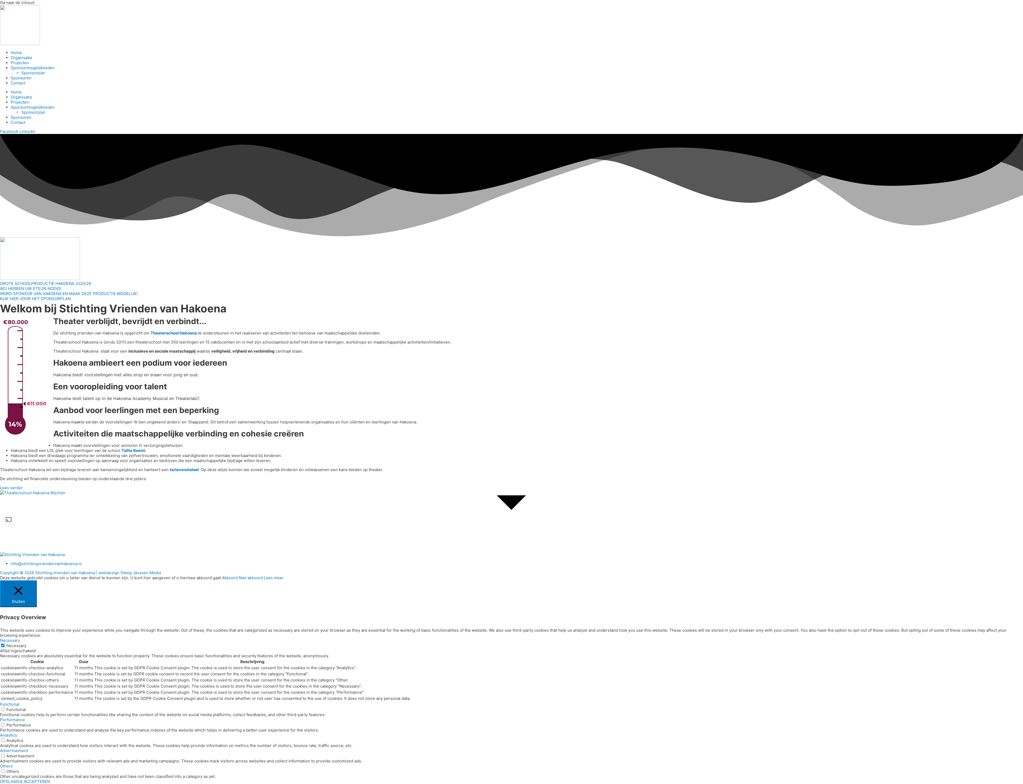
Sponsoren (21, 77)
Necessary (16, 645)
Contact (18, 82)
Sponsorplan (33, 72)
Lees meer (274, 577)
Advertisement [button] (14, 750)
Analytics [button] (8, 735)
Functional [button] (9, 704)
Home (16, 52)
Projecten (20, 62)
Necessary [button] (10, 640)
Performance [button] (12, 719)
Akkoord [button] (230, 577)
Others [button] (6, 766)
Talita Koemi (133, 450)
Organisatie (21, 57)
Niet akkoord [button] (251, 577)
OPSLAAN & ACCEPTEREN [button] (25, 781)
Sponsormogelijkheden (33, 67)
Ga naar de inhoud (17, 2)
